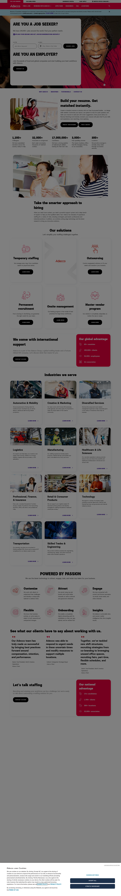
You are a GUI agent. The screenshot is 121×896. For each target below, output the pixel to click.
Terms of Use (14, 890)
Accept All (92, 880)
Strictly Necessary (92, 886)
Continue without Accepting (112, 865)
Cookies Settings (92, 875)
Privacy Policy (55, 884)
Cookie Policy (42, 884)
